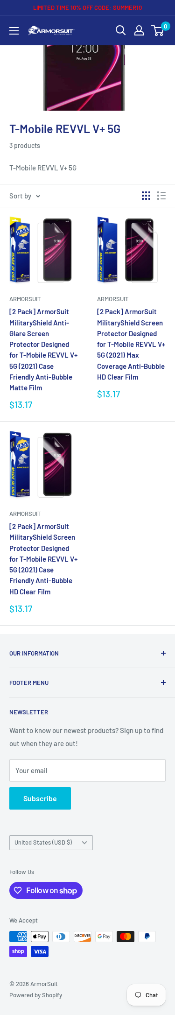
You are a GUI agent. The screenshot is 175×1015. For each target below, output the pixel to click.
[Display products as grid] (146, 195)
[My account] (139, 30)
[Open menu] (14, 31)
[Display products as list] (161, 195)
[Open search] (121, 30)
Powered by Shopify (35, 995)
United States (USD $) (43, 842)
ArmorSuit (25, 299)
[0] (158, 30)
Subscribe (40, 798)
